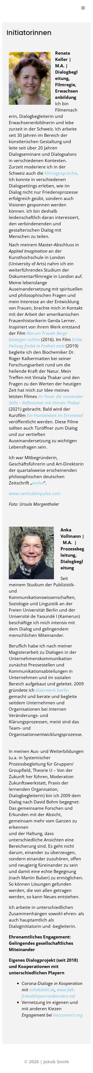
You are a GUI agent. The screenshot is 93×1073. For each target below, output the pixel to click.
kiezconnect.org (68, 1015)
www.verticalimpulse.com (35, 493)
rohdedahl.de (42, 990)
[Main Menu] (83, 8)
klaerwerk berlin (52, 690)
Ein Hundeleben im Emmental (55, 415)
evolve (38, 483)
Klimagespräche (60, 173)
